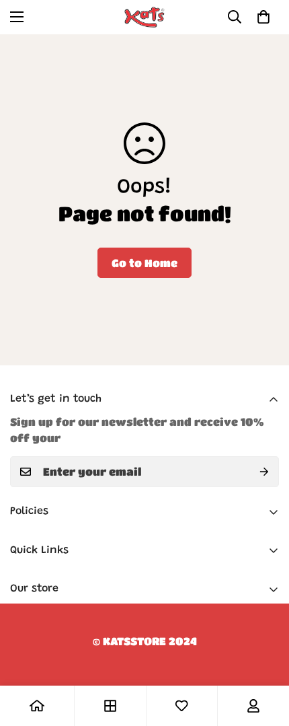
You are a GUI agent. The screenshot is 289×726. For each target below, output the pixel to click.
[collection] (110, 706)
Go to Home (144, 262)
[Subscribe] (264, 471)
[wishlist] (181, 706)
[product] (37, 706)
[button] (263, 16)
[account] (253, 706)
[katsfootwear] (144, 17)
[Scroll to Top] (264, 654)
